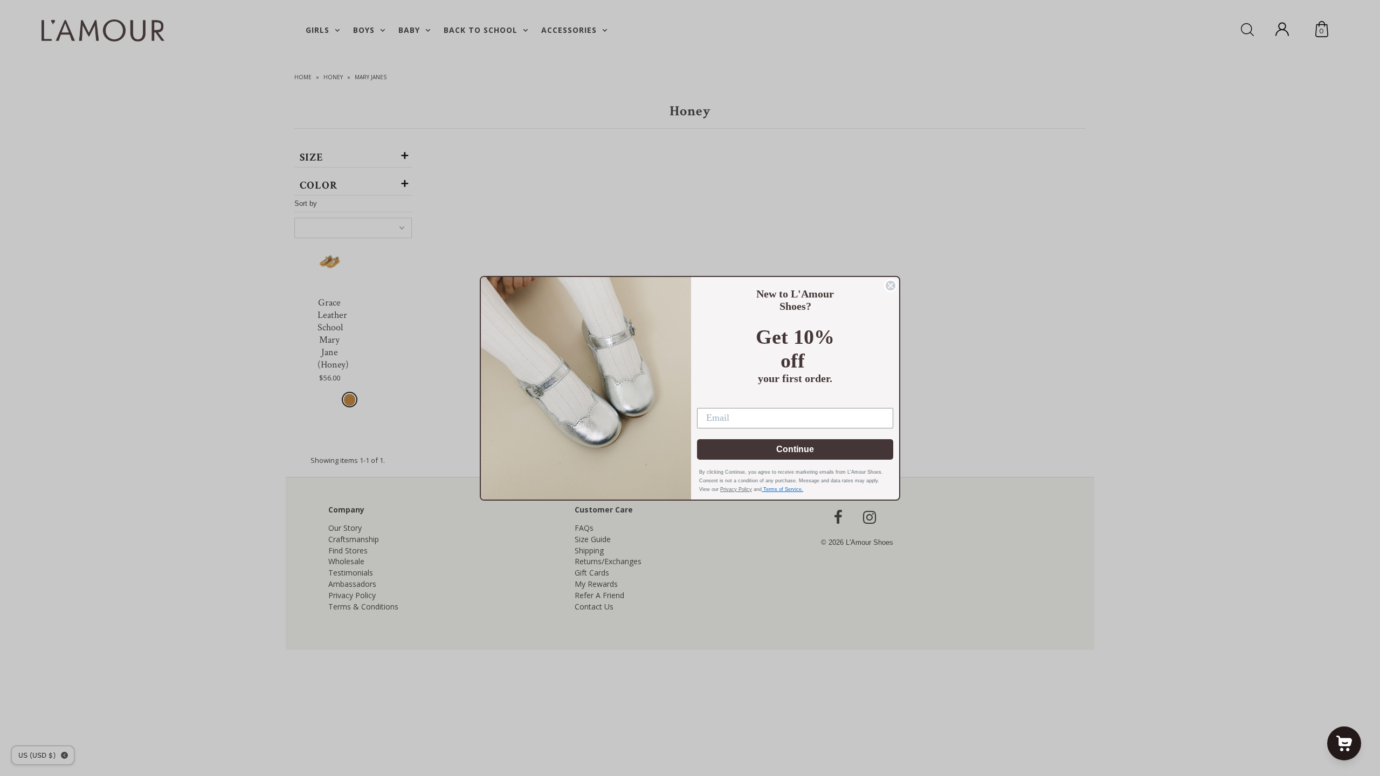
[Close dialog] (890, 285)
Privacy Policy (736, 489)
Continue (795, 449)
